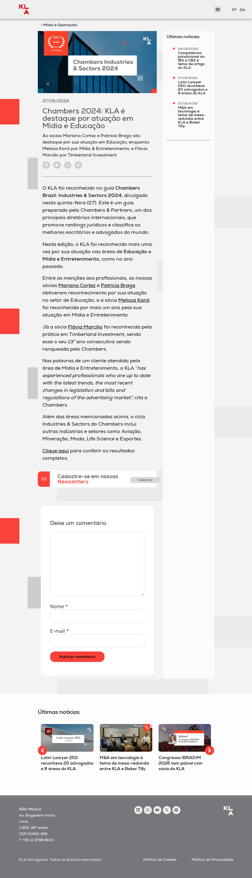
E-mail (59, 630)
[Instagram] (148, 810)
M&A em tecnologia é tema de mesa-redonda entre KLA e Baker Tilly (192, 116)
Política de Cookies (159, 859)
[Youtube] (157, 810)
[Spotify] (176, 810)
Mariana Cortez (77, 285)
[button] (46, 165)
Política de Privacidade (212, 859)
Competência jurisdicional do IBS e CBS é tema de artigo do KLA (191, 60)
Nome (59, 606)
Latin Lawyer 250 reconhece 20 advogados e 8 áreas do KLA (192, 88)
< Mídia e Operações (59, 24)
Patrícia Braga (118, 285)
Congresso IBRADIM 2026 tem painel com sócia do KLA (181, 763)
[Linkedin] (138, 810)
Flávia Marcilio (85, 327)
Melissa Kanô (134, 300)
